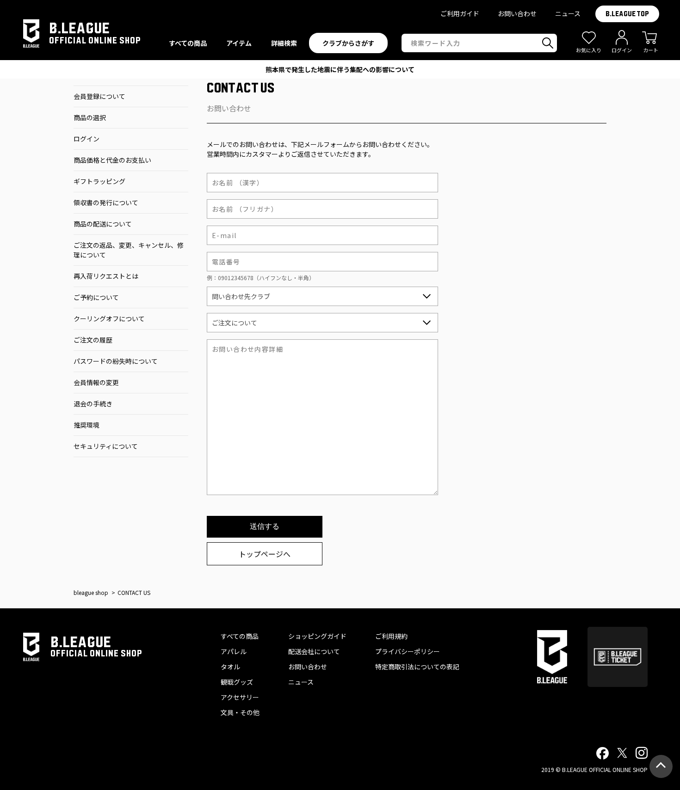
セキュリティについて (106, 446)
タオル (230, 666)
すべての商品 (240, 636)
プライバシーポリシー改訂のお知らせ (340, 69)
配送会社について (314, 651)
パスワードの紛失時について (116, 361)
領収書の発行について (106, 202)
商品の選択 (90, 117)
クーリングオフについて (109, 318)
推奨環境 (86, 424)
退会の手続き (93, 403)
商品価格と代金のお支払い (112, 160)
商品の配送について (103, 223)
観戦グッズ (237, 681)
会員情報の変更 (96, 382)
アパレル (234, 651)
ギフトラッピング (99, 181)
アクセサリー (240, 697)
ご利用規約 (391, 636)
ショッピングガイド (317, 636)
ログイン (86, 138)
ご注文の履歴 (93, 339)
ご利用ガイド (459, 13)
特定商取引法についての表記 (417, 666)
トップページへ (265, 553)
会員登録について (99, 96)
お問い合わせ (517, 13)
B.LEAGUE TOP (627, 14)
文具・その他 (240, 712)
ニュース (568, 13)
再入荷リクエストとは (106, 276)
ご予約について (96, 297)
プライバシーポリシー (407, 651)
